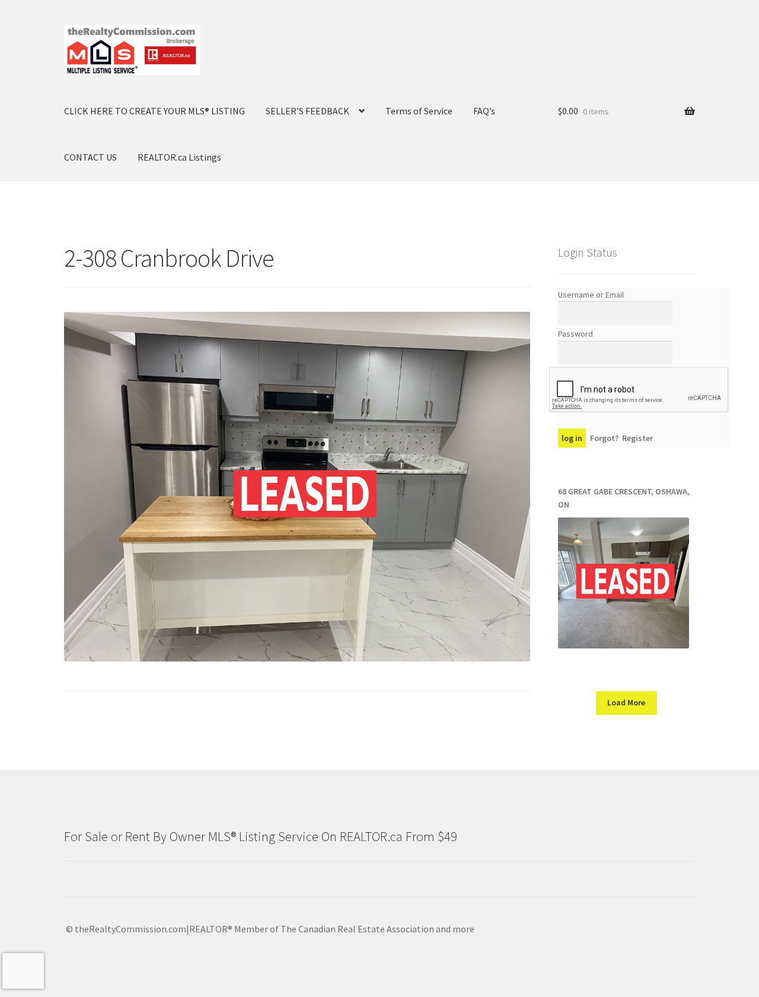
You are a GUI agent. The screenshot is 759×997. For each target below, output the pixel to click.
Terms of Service (418, 111)
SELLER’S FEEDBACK (307, 111)
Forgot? (604, 438)
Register (637, 438)
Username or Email (591, 294)
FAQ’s (484, 111)
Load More (626, 702)
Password (575, 333)
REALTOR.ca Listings (179, 157)
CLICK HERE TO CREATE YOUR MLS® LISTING (154, 111)
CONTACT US (90, 157)
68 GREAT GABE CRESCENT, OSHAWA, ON (624, 498)
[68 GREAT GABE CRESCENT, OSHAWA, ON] (623, 582)
